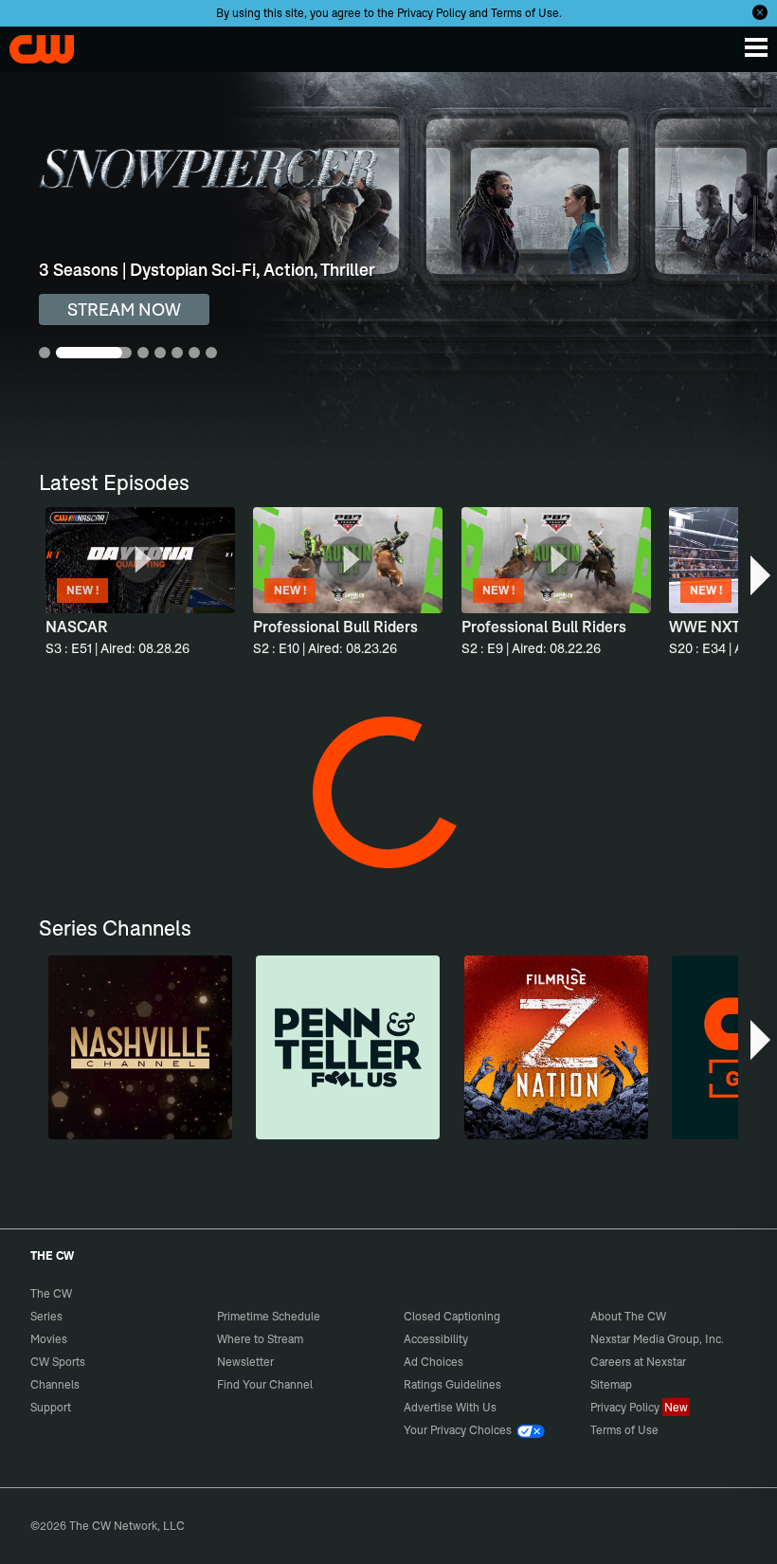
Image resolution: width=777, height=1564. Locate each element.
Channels (55, 1384)
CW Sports (57, 1362)
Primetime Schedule (268, 1316)
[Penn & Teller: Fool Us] (348, 1047)
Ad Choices (433, 1362)
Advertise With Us (450, 1407)
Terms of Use (525, 13)
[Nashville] (140, 1047)
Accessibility (436, 1339)
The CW (33, 44)
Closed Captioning (452, 1316)
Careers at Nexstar (638, 1362)
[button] (761, 575)
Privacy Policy (431, 13)
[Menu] (756, 47)
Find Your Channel (265, 1384)
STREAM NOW (124, 309)
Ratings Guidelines (452, 1384)
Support (50, 1407)
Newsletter (245, 1362)
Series (46, 1316)
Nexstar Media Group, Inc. (657, 1339)
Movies (48, 1339)
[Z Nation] (556, 1047)
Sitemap (611, 1384)
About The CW (628, 1316)
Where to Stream (260, 1339)
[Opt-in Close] (760, 12)
